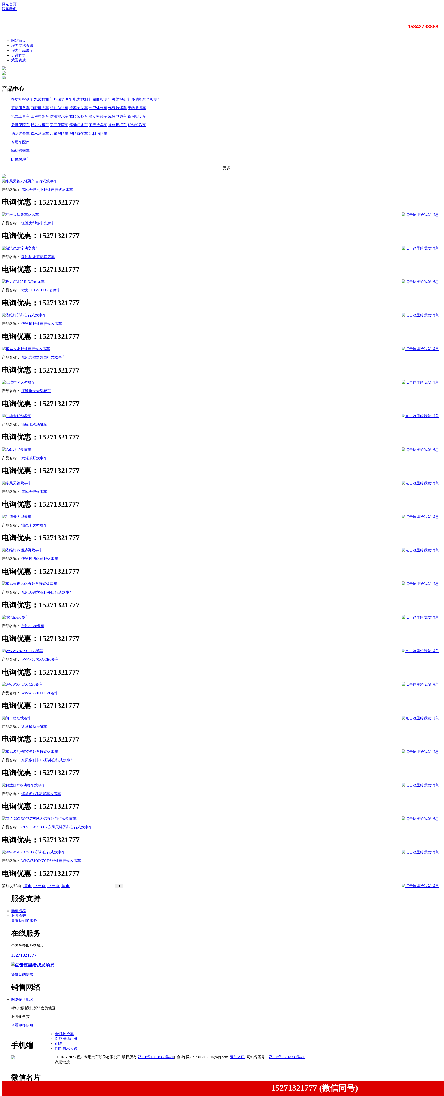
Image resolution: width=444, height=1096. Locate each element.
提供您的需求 (22, 974)
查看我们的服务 (24, 920)
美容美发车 (78, 108)
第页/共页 (11, 886)
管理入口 (237, 1057)
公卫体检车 (98, 108)
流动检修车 (98, 116)
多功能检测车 (22, 99)
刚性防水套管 (66, 1048)
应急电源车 (117, 116)
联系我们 (9, 9)
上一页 (53, 886)
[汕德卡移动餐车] (16, 416)
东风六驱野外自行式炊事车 (43, 357)
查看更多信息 (22, 1025)
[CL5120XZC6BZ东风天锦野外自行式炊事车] (39, 819)
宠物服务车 (137, 108)
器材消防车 (98, 134)
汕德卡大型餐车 (34, 525)
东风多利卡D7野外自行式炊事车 (47, 760)
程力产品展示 (22, 50)
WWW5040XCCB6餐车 (40, 659)
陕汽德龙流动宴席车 (38, 257)
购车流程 (18, 911)
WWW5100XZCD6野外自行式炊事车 (51, 861)
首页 (27, 886)
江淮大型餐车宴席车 (38, 223)
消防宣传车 (78, 134)
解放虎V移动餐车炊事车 (41, 794)
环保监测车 (63, 99)
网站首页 (9, 4)
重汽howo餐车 (32, 626)
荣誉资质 (18, 60)
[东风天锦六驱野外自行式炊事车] (29, 181)
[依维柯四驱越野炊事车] (22, 550)
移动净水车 (78, 125)
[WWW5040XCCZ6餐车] (22, 684)
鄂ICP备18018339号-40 (156, 1057)
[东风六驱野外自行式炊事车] (26, 349)
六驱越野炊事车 (34, 458)
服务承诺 (18, 916)
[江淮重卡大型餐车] (18, 382)
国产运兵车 (98, 125)
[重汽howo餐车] (15, 617)
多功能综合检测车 (146, 99)
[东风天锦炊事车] (16, 483)
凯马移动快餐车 (34, 727)
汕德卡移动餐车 (34, 424)
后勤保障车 (20, 125)
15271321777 (24, 955)
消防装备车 (20, 134)
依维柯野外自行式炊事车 (41, 324)
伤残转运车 (117, 108)
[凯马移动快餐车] (16, 718)
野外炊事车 (40, 125)
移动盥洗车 (137, 125)
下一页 (39, 886)
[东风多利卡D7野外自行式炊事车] (30, 752)
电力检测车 (82, 99)
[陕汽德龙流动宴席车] (20, 248)
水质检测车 (43, 99)
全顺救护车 (64, 1034)
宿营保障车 (59, 125)
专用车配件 (20, 142)
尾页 (65, 886)
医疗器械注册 (66, 1039)
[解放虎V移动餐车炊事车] (23, 785)
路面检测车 (101, 99)
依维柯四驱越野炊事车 (39, 559)
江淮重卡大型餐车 (36, 391)
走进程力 (18, 55)
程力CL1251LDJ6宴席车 (40, 290)
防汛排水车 (59, 116)
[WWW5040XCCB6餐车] (22, 651)
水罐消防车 (59, 134)
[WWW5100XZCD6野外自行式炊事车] (33, 852)
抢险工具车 (20, 116)
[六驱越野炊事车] (16, 450)
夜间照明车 (137, 116)
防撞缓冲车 (20, 159)
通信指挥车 (117, 125)
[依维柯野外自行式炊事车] (24, 315)
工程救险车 (40, 116)
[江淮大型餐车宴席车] (20, 215)
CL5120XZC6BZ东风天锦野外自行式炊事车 (56, 827)
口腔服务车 (40, 108)
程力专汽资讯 (22, 45)
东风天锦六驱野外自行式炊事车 (47, 190)
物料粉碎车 (20, 151)
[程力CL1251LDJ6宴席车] (23, 282)
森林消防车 (40, 134)
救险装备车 (78, 116)
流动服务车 (20, 108)
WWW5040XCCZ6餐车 (40, 693)
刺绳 (58, 1043)
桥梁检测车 (121, 99)
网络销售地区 (22, 999)
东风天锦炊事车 (34, 492)
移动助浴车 (59, 108)
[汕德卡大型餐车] (16, 517)
